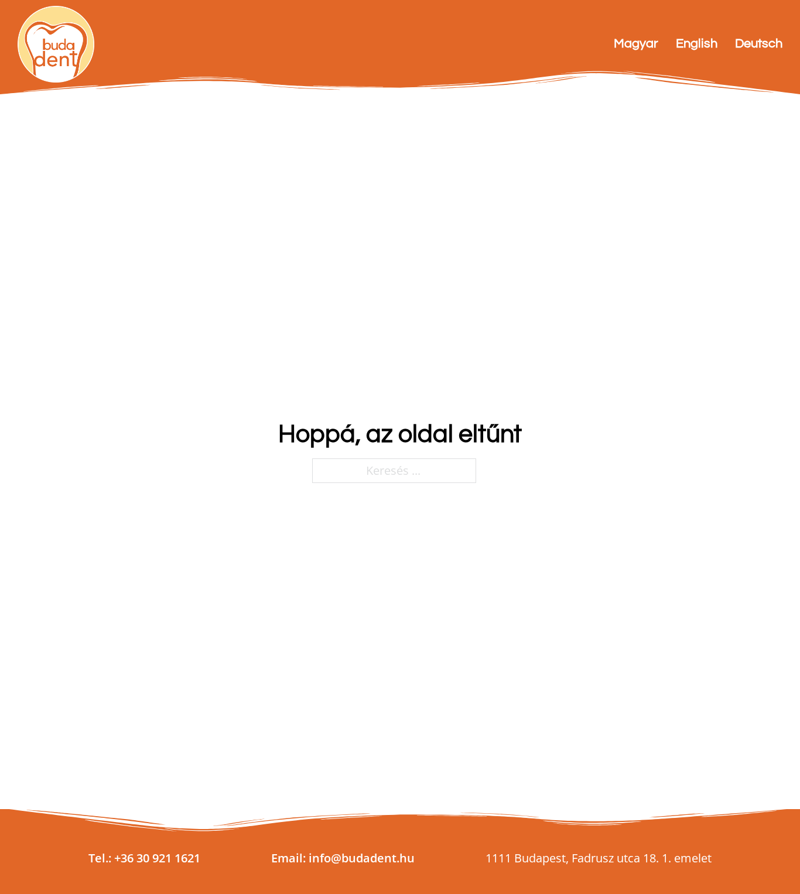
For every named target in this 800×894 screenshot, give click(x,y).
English (696, 43)
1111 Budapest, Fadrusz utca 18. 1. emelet (599, 858)
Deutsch (758, 43)
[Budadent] (56, 44)
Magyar (636, 43)
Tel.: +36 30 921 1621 (144, 858)
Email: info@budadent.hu (343, 858)
